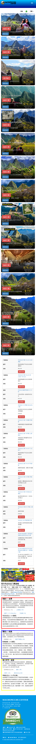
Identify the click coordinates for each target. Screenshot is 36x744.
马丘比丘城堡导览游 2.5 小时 (11, 75)
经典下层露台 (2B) (20, 639)
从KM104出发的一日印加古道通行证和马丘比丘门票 (12, 313)
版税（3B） (19, 669)
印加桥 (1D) (23, 613)
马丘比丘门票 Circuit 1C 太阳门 (11, 168)
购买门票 (6, 29)
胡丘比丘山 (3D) (18, 673)
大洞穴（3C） (7, 673)
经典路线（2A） (8, 639)
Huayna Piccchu (17, 592)
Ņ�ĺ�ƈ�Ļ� (13, 737)
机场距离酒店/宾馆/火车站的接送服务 (13, 732)
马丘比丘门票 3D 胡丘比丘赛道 (11, 236)
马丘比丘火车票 (8, 729)
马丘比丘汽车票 (21, 727)
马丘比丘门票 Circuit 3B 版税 (11, 191)
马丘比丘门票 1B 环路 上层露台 (12, 143)
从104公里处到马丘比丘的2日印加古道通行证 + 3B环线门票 (12, 341)
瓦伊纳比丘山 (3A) (8, 669)
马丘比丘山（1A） (8, 610)
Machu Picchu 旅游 (9, 730)
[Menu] (32, 3)
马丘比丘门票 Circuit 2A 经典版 (11, 25)
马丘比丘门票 (11, 727)
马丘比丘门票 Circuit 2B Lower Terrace (10, 48)
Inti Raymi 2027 (18, 729)
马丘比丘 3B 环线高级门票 (11, 286)
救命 (22, 11)
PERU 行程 (27, 732)
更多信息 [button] (5, 34)
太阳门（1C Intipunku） (10, 613)
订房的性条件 (22, 737)
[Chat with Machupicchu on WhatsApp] (26, 11)
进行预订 (6, 78)
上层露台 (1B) (19, 610)
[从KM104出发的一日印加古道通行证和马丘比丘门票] (18, 311)
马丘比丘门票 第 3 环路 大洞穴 (11, 261)
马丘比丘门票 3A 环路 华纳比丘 (12, 213)
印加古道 (27, 729)
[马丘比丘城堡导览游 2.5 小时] (18, 72)
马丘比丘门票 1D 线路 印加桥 (12, 122)
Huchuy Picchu (10, 594)
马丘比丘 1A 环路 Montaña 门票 (11, 96)
